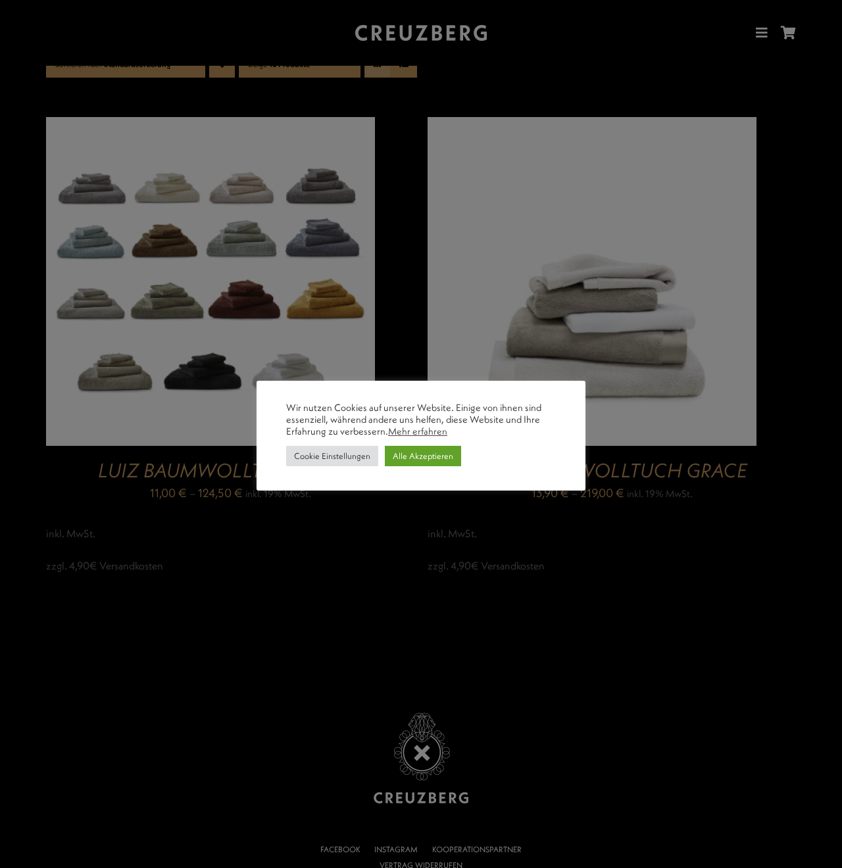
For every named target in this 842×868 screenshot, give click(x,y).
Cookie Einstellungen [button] (332, 455)
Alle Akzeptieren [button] (423, 455)
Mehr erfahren (417, 431)
